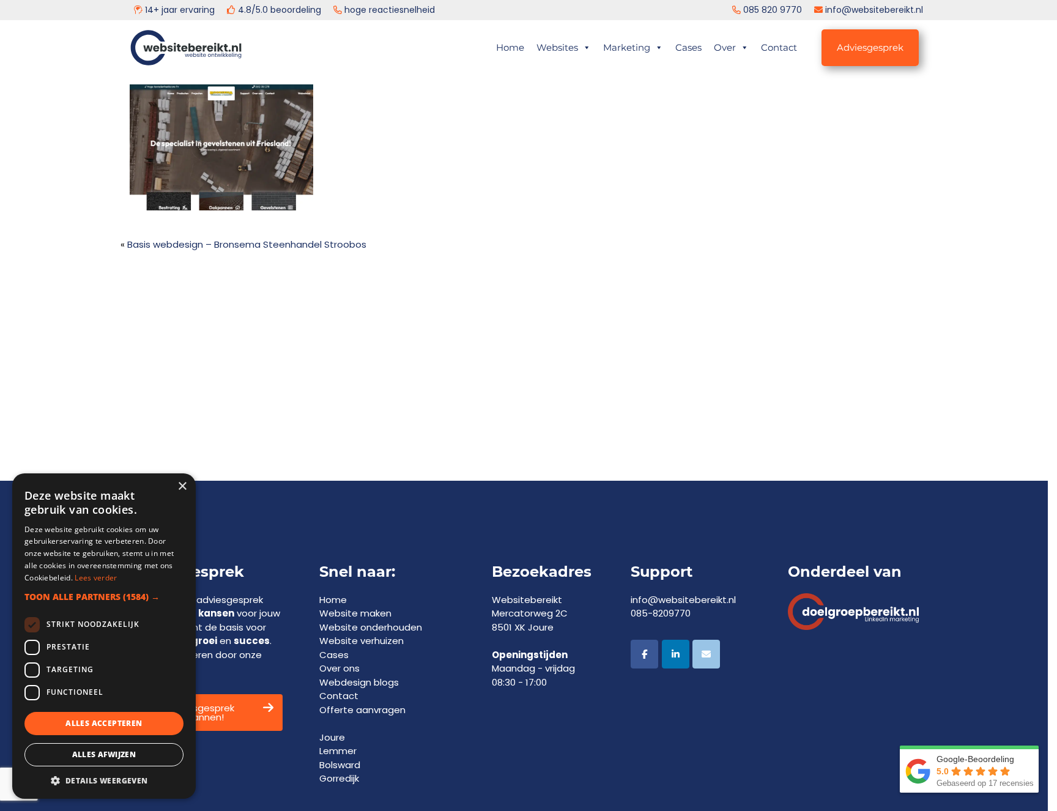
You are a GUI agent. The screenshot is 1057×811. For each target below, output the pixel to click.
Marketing (626, 47)
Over (725, 47)
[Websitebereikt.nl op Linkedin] (675, 654)
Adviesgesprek (870, 47)
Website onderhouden (370, 627)
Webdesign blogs (359, 682)
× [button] (182, 486)
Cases (688, 47)
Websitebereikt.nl (207, 43)
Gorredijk (339, 778)
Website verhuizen (361, 640)
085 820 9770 (772, 10)
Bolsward (339, 764)
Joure (332, 737)
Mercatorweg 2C (530, 613)
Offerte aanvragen (362, 709)
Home (510, 47)
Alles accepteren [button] (103, 723)
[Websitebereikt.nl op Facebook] (644, 654)
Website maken (355, 613)
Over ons (339, 668)
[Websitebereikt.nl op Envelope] (706, 654)
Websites (557, 47)
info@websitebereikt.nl (874, 10)
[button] (104, 596)
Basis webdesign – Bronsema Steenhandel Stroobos (246, 244)
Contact (779, 47)
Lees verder (96, 577)
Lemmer (338, 750)
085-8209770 (661, 613)
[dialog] (104, 636)
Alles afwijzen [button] (104, 754)
